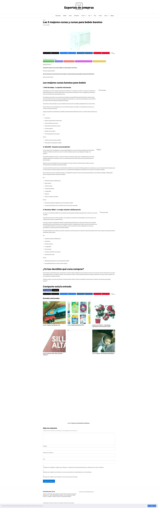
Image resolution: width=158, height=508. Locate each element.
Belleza (64, 15)
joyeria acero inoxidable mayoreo (86, 491)
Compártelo (48, 290)
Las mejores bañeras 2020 (69, 61)
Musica (100, 15)
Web (44, 459)
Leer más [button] (41, 505)
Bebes (44, 20)
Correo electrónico (48, 452)
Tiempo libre (58, 15)
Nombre (45, 446)
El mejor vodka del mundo (49, 61)
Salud (105, 15)
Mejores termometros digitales (99, 61)
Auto (95, 15)
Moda (70, 15)
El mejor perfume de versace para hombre (84, 61)
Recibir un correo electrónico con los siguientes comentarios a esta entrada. (67, 472)
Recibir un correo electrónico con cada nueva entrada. (60, 476)
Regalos (112, 15)
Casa (89, 15)
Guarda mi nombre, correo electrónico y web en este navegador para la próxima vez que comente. (73, 467)
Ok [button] (152, 505)
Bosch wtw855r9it (58, 61)
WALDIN (48, 147)
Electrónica (76, 15)
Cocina (83, 15)
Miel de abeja (49, 87)
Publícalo (56, 290)
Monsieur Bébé (50, 210)
